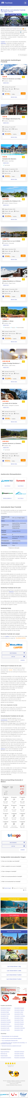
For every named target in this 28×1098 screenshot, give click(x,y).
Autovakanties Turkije (18, 1030)
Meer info (6, 83)
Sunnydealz (18, 1082)
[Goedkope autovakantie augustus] (14, 922)
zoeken (23, 660)
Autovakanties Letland (18, 1012)
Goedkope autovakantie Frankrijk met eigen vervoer (13, 10)
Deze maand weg (14, 915)
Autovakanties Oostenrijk (5, 1020)
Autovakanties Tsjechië (5, 1030)
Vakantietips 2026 (14, 948)
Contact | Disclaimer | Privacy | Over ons (14, 1084)
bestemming (13, 653)
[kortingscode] (14, 994)
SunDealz (9, 1080)
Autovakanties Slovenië (19, 1022)
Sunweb (10, 669)
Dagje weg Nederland (5, 1051)
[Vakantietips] (14, 955)
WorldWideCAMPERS (21, 638)
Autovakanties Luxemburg (19, 1016)
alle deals (7, 486)
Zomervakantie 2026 (14, 899)
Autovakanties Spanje (18, 1026)
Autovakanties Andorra (18, 1018)
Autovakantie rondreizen (19, 1055)
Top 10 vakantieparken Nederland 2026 (10, 1040)
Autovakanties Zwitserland (19, 1028)
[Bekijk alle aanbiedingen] (4, 1094)
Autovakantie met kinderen (6, 1057)
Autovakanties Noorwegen (6, 1022)
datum (13, 656)
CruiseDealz (22, 1080)
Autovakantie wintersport (19, 1051)
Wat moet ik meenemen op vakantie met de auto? (11, 1045)
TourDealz (18, 1080)
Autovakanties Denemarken (6, 1026)
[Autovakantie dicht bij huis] (14, 939)
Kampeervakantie (4, 1055)
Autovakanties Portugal (18, 1020)
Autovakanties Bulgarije (19, 1024)
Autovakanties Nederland (6, 1008)
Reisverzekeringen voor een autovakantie (10, 1036)
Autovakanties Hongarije (19, 1008)
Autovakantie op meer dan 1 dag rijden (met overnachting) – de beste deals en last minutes (14, 1043)
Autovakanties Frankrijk (5, 1014)
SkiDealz (13, 1080)
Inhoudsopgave (23, 54)
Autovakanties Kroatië (5, 1028)
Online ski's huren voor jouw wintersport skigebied (12, 1038)
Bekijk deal (14, 97)
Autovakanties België (5, 1012)
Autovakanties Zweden (5, 1024)
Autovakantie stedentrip (19, 1053)
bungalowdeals (7, 498)
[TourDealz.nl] (10, 1063)
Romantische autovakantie (19, 1057)
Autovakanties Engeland (19, 1010)
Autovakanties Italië (4, 1018)
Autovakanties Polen (5, 1016)
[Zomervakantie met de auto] (14, 906)
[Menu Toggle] (25, 3)
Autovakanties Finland (18, 1014)
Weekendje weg (4, 1053)
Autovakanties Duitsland (5, 1010)
